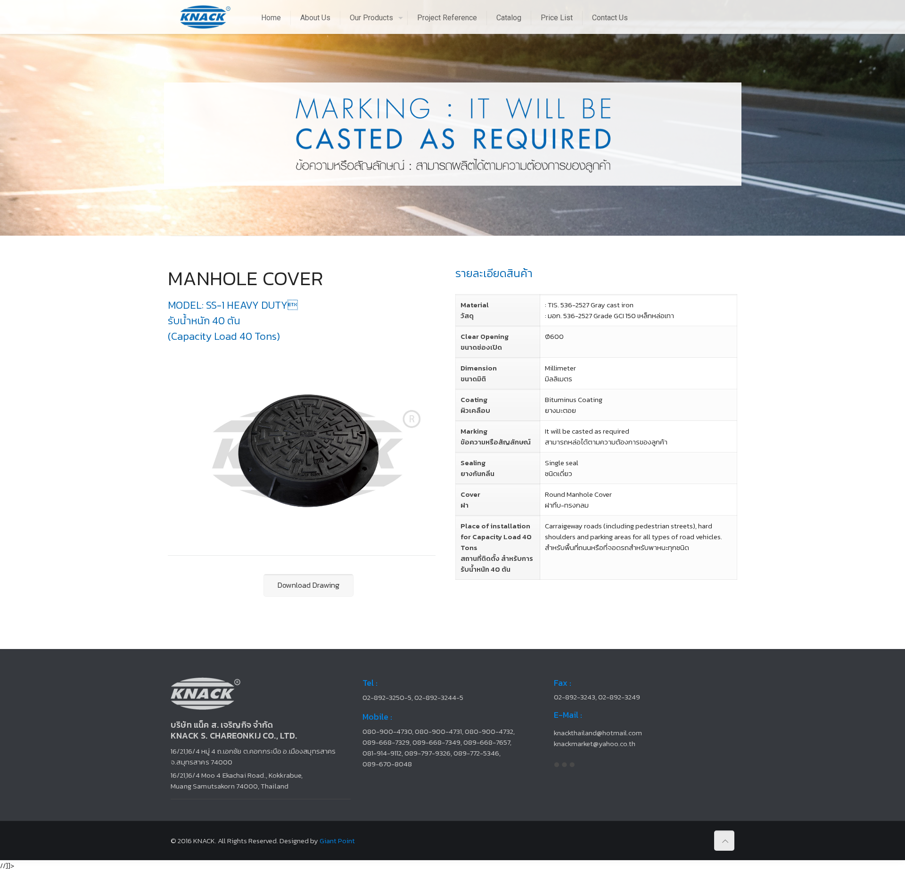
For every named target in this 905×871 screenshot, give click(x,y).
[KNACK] (205, 16)
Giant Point (337, 840)
